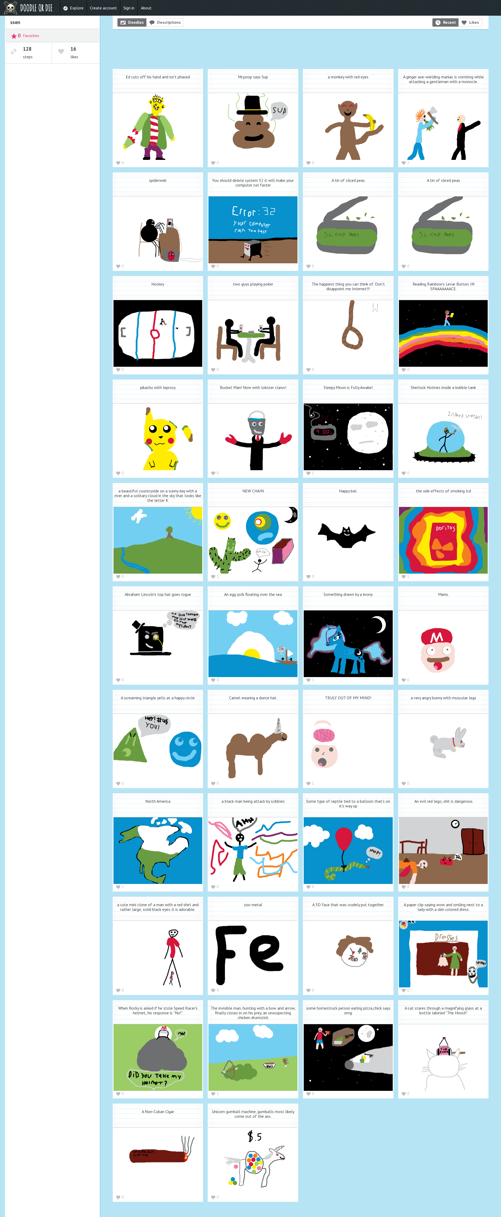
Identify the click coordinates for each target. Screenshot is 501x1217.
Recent (449, 22)
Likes (474, 22)
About (146, 7)
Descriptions (169, 22)
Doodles (136, 22)
